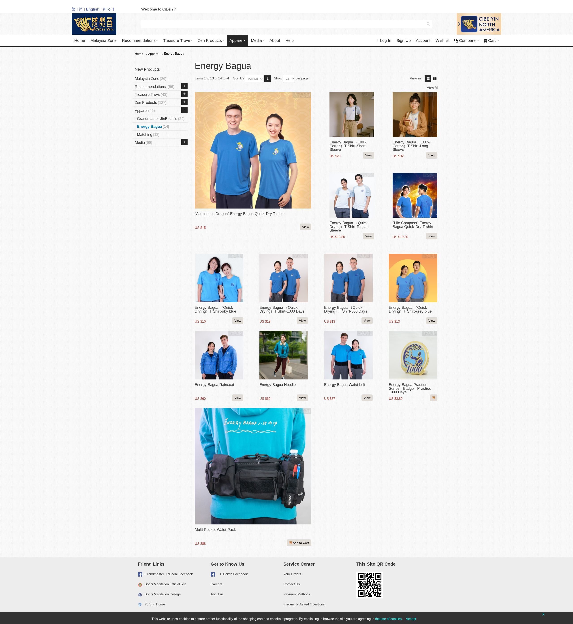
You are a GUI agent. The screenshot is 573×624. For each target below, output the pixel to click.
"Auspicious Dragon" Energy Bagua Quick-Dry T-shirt (239, 214)
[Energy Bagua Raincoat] (219, 355)
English (92, 9)
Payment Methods (296, 594)
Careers (216, 584)
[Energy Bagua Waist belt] (348, 355)
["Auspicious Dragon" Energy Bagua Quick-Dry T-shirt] (253, 150)
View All (432, 87)
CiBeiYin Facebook (234, 574)
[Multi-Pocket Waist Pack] (253, 466)
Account (423, 40)
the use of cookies (388, 619)
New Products (147, 69)
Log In (385, 40)
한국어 (108, 9)
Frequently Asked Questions (304, 604)
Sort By (238, 78)
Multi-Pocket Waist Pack (215, 530)
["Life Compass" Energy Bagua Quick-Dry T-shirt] (415, 195)
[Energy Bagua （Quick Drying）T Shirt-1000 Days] (283, 278)
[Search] (428, 24)
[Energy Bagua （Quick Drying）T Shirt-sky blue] (219, 278)
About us (217, 594)
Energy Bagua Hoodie (277, 385)
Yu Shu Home (155, 604)
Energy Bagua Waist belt (344, 385)
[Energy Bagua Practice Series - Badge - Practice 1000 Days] (413, 355)
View (305, 227)
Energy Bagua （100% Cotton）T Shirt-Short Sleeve (348, 145)
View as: (416, 78)
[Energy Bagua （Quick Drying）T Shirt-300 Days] (348, 278)
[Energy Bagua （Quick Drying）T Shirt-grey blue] (413, 278)
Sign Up (403, 40)
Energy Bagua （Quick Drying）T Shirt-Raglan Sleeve (348, 226)
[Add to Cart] (433, 397)
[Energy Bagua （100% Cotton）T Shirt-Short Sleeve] (351, 114)
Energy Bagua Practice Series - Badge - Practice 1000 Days (410, 388)
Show (278, 78)
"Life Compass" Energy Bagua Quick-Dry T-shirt (413, 225)
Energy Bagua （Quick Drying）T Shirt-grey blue (410, 309)
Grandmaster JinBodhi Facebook (169, 574)
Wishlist (442, 40)
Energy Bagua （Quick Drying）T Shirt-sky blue (215, 309)
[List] (435, 78)
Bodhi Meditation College (163, 594)
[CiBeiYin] (94, 24)
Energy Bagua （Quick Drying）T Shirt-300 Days (345, 309)
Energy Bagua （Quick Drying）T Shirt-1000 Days (282, 309)
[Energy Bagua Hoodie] (283, 355)
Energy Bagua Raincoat (214, 385)
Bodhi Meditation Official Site (165, 584)
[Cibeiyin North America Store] (479, 24)
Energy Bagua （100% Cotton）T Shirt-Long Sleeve (411, 145)
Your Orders (292, 574)
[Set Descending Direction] (267, 78)
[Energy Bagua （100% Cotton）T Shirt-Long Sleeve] (415, 114)
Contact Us (291, 584)
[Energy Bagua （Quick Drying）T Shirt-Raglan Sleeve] (351, 195)
